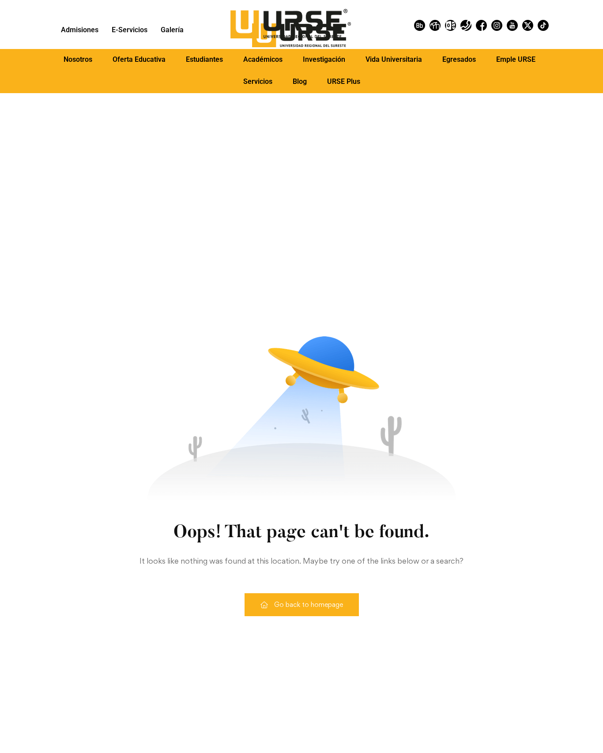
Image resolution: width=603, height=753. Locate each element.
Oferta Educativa (139, 59)
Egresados (459, 59)
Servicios (257, 81)
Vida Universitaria (394, 59)
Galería (172, 30)
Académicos (263, 59)
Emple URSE (515, 59)
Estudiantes (204, 59)
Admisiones (79, 30)
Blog (300, 81)
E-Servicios (129, 30)
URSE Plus (343, 81)
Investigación (324, 59)
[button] (78, 59)
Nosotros (78, 59)
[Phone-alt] (465, 25)
